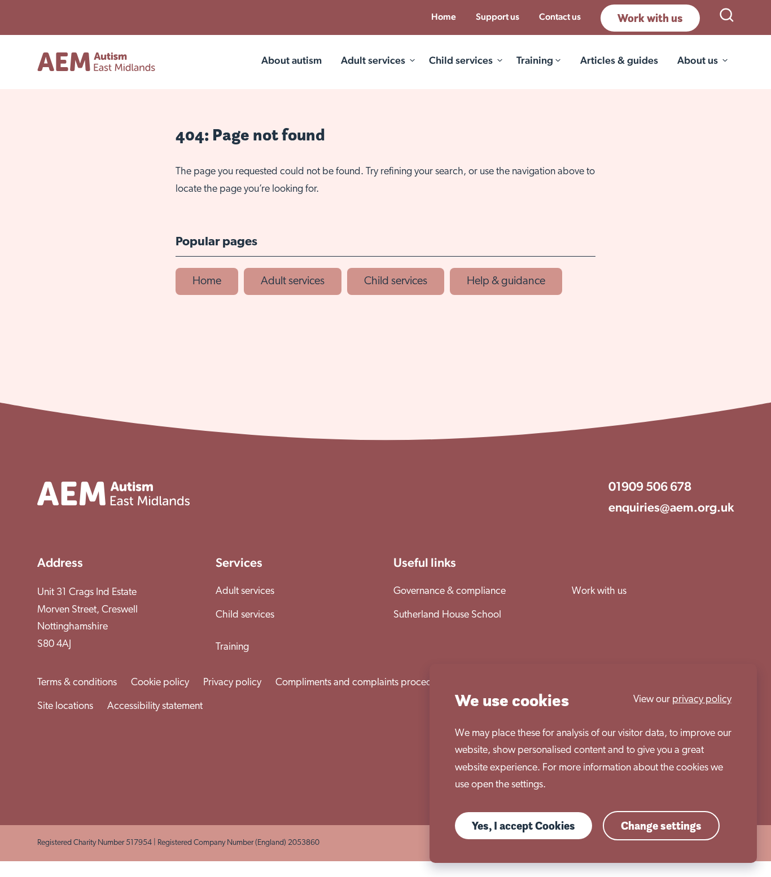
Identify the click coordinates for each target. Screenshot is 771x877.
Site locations (65, 707)
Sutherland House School (447, 615)
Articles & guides (619, 60)
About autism (291, 60)
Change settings (661, 825)
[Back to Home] (96, 61)
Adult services (373, 60)
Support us (497, 16)
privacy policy (701, 700)
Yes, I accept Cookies (523, 825)
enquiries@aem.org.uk (671, 507)
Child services (461, 60)
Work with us (650, 18)
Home (443, 16)
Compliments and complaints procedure (360, 683)
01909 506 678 (649, 486)
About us (697, 60)
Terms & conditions (77, 683)
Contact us (560, 16)
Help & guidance (506, 281)
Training (232, 647)
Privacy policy (232, 683)
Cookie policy (160, 683)
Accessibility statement (155, 707)
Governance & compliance (449, 592)
